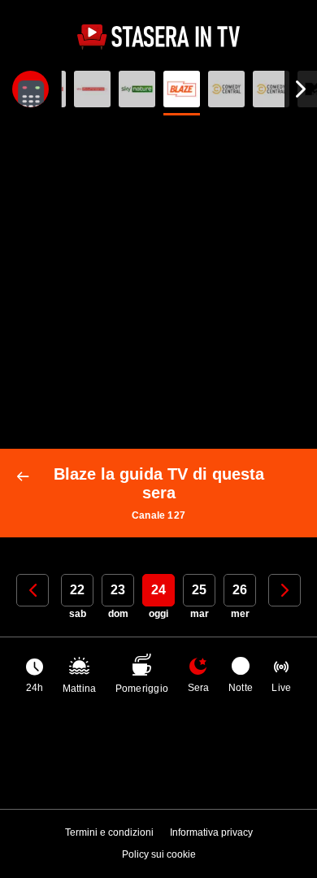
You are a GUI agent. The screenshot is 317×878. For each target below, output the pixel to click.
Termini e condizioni (109, 832)
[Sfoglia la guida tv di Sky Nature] (137, 89)
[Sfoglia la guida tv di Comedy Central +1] (271, 89)
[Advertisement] (158, 282)
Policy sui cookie (159, 854)
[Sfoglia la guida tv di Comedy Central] (226, 89)
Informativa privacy (211, 832)
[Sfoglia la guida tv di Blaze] (181, 89)
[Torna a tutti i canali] (26, 477)
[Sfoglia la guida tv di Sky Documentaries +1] (92, 89)
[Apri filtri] (30, 89)
